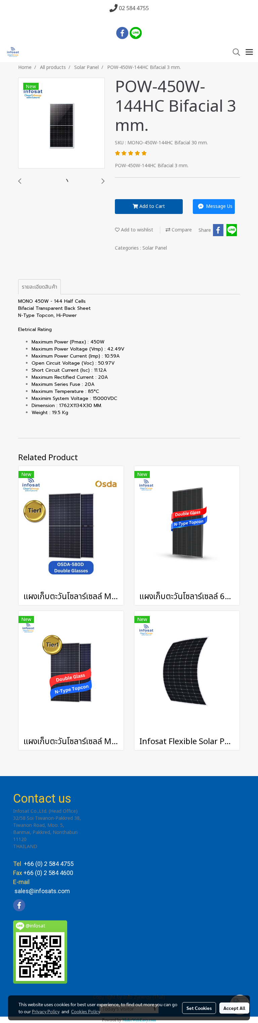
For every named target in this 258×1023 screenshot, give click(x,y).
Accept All (234, 1008)
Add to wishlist (136, 229)
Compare (181, 229)
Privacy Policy (45, 1011)
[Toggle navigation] (249, 52)
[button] (234, 52)
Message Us (218, 206)
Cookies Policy (85, 1011)
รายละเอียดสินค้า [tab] (39, 287)
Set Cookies (199, 1008)
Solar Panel (154, 248)
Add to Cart (151, 206)
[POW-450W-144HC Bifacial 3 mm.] (61, 123)
